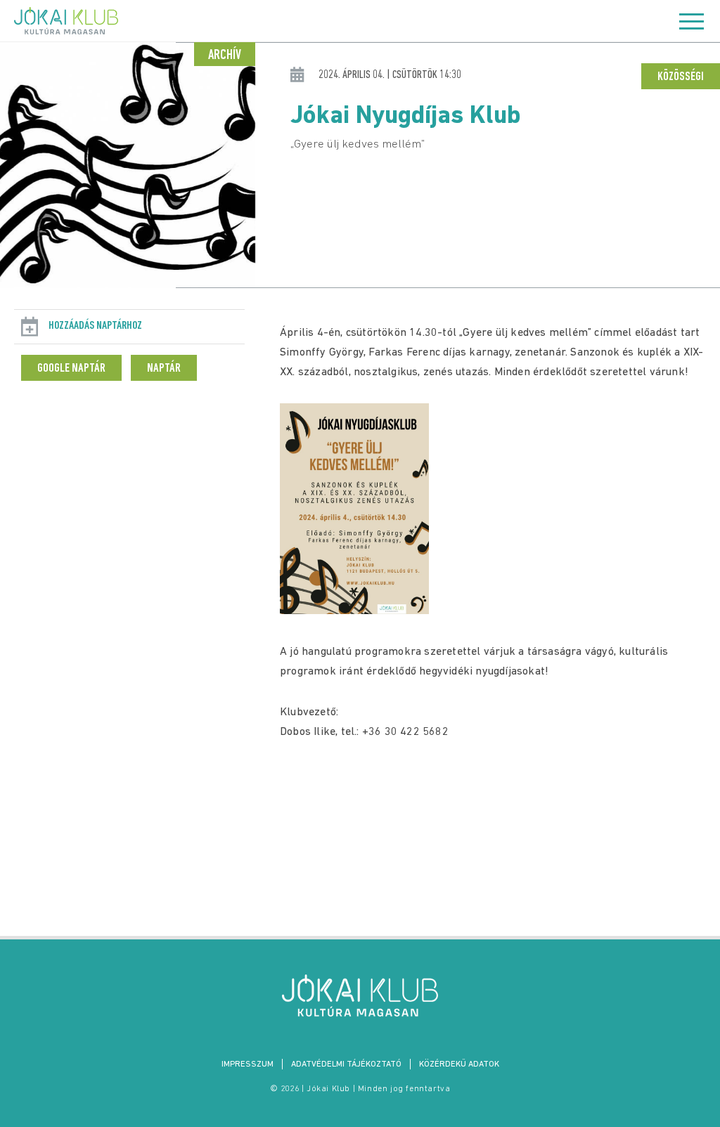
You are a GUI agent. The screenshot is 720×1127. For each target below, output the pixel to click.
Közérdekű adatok (459, 1064)
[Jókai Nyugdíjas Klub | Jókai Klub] (360, 996)
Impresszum (247, 1064)
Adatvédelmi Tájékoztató (346, 1064)
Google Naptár (71, 369)
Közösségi (680, 77)
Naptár (164, 369)
